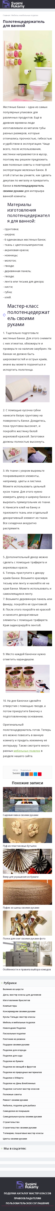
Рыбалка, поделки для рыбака (19, 1105)
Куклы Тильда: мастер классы (19, 1016)
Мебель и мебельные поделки (19, 1022)
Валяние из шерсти (13, 989)
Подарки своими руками (16, 1044)
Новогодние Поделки (14, 1028)
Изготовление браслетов (16, 1000)
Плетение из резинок (14, 1039)
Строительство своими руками (20, 1127)
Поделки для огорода (14, 1050)
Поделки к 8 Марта (13, 1077)
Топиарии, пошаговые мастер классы (23, 1133)
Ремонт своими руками (15, 1100)
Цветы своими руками (15, 1138)
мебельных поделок (26, 751)
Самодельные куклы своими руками (22, 1116)
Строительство (11, 1122)
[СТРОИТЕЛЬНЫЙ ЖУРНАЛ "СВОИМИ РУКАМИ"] (19, 4)
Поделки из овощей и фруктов (19, 1066)
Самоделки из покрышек (16, 1111)
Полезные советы (12, 1094)
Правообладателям (27, 1198)
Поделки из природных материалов (22, 1072)
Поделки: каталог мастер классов (21, 1088)
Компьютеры (10, 1005)
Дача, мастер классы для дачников (22, 994)
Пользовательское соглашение (27, 1203)
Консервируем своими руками (19, 1011)
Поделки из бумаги (13, 1061)
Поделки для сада (12, 1055)
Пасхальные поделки (14, 1033)
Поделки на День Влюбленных (19, 1083)
